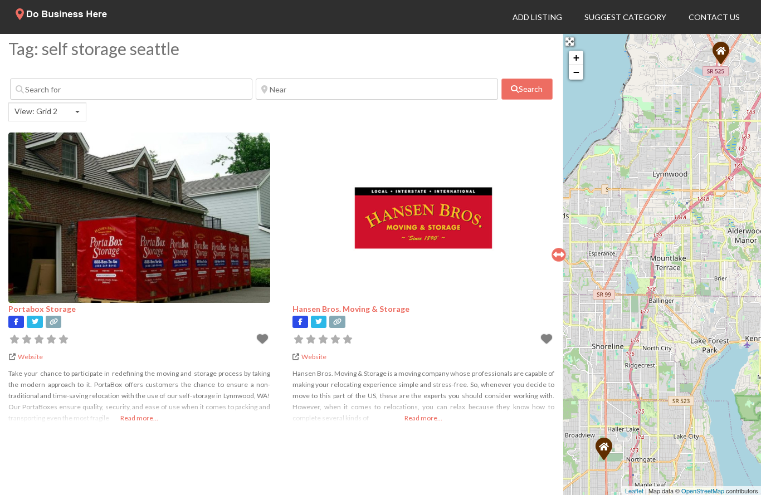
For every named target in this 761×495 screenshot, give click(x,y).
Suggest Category (625, 17)
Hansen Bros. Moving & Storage (350, 308)
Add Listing (537, 17)
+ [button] (576, 57)
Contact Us (714, 17)
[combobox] (47, 111)
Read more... (139, 418)
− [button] (576, 72)
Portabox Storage (42, 308)
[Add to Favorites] (263, 340)
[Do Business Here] (62, 17)
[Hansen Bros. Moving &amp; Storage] (604, 449)
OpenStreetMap (702, 490)
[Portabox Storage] (721, 53)
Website (30, 356)
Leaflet (634, 490)
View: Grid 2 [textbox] (35, 111)
